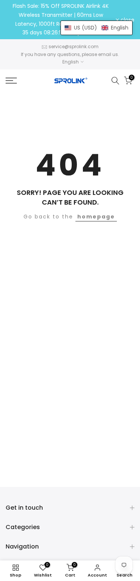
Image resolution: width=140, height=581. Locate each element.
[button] (96, 28)
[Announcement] (60, 19)
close (126, 19)
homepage (96, 216)
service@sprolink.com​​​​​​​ (74, 46)
